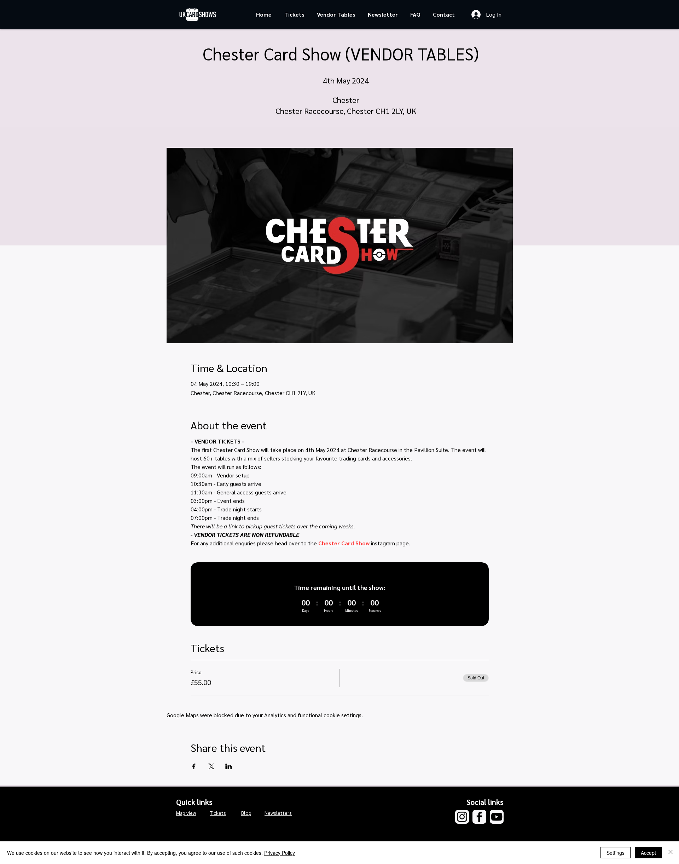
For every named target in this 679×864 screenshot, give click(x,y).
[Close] (670, 852)
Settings (616, 852)
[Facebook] (479, 817)
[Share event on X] (211, 766)
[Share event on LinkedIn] (228, 766)
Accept (648, 852)
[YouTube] (497, 817)
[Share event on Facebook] (194, 766)
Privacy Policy (279, 852)
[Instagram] (462, 817)
